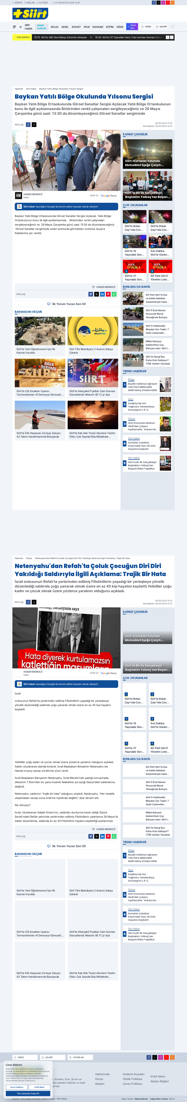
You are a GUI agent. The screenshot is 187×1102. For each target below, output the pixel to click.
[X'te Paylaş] (34, 124)
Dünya (29, 558)
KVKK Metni (157, 1076)
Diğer (120, 26)
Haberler (19, 88)
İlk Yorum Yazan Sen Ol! (69, 304)
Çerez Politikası (132, 1083)
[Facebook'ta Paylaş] (28, 124)
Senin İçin (133, 26)
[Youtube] (168, 3)
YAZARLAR (78, 1057)
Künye (18, 2)
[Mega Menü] (14, 27)
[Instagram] (163, 3)
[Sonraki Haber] (171, 37)
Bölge (54, 26)
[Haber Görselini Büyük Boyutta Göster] (66, 160)
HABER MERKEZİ (33, 196)
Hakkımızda (102, 1074)
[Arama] (173, 27)
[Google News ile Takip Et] (108, 196)
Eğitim (110, 26)
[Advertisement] (93, 63)
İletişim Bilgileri (159, 1081)
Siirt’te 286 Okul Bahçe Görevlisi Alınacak (60, 37)
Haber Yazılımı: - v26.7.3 (148, 1099)
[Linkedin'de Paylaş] (102, 294)
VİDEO (148, 26)
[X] (158, 3)
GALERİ (163, 26)
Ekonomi (97, 26)
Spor (87, 26)
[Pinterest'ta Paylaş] (108, 294)
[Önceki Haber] (167, 37)
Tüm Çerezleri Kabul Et (28, 1093)
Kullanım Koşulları (133, 1074)
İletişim (43, 2)
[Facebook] (154, 3)
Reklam (30, 2)
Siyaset (76, 26)
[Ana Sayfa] (20, 27)
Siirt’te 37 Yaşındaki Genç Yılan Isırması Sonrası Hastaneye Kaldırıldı (136, 37)
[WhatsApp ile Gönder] (114, 294)
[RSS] (172, 3)
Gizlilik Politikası (132, 1078)
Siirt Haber (28, 27)
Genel (65, 26)
